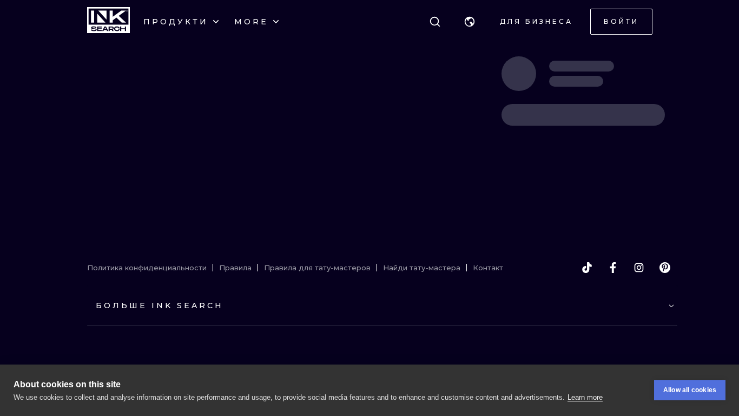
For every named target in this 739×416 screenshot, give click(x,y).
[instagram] (639, 268)
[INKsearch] (108, 21)
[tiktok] (587, 268)
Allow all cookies (689, 390)
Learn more (585, 397)
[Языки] (470, 22)
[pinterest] (665, 268)
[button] (470, 22)
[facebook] (613, 268)
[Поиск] (435, 22)
